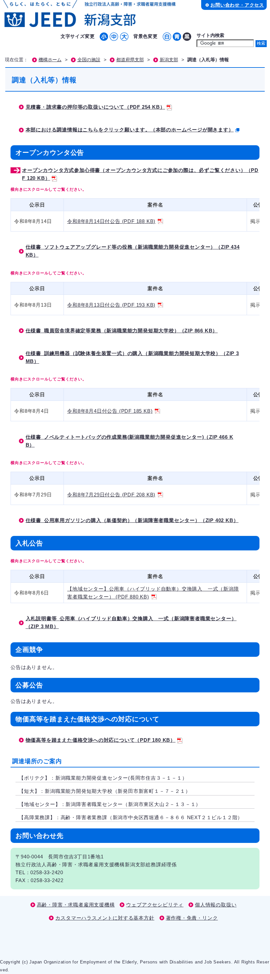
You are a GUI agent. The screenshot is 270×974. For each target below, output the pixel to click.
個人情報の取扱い (215, 904)
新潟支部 (169, 59)
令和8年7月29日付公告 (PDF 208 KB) (111, 494)
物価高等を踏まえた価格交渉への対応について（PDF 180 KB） (101, 740)
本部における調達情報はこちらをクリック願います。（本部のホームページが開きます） (130, 129)
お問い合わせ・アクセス (237, 5)
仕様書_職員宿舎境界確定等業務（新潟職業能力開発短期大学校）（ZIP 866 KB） (122, 330)
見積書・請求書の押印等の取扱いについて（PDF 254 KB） (95, 107)
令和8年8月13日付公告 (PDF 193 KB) (111, 305)
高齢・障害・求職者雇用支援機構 (76, 904)
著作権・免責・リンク (192, 918)
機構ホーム (50, 59)
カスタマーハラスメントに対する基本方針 (104, 918)
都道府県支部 (130, 59)
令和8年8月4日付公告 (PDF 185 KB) (109, 411)
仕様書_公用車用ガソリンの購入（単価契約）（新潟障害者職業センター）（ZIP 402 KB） (132, 520)
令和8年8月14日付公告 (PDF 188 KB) (111, 221)
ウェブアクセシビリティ (154, 904)
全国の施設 (88, 59)
